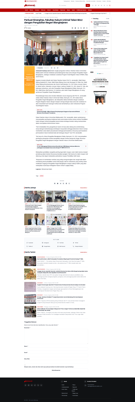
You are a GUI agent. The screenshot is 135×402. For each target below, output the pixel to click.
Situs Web (27, 359)
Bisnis (31, 10)
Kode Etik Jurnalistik (90, 1)
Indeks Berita (83, 252)
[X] (81, 28)
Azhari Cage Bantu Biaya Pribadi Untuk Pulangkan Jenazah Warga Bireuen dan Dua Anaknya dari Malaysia (33, 230)
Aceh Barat (40, 282)
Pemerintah (64, 395)
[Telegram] (78, 28)
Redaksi (72, 1)
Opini (73, 10)
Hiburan (43, 10)
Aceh (26, 10)
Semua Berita (83, 187)
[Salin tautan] (87, 28)
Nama (26, 346)
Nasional (62, 10)
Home (25, 17)
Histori (49, 10)
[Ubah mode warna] (110, 5)
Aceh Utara (64, 389)
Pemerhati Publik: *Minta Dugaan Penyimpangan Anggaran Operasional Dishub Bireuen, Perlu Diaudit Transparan (58, 112)
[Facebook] (72, 28)
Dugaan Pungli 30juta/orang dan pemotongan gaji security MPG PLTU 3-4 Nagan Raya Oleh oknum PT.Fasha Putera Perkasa (77, 207)
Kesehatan (55, 10)
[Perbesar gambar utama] (56, 47)
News (68, 10)
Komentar (27, 327)
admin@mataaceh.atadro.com (95, 386)
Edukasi (37, 10)
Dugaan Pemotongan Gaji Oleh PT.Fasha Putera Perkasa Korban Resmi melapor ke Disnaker (92, 13)
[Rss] (107, 5)
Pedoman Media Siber (80, 1)
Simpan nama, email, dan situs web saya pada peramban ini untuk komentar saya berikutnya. (49, 366)
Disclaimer (99, 1)
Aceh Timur (40, 306)
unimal (41, 175)
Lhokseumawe (65, 387)
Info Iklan (109, 1)
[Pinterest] (84, 28)
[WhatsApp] (75, 28)
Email (26, 352)
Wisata (90, 10)
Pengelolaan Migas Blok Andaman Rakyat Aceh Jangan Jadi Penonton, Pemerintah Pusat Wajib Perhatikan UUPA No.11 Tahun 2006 (77, 230)
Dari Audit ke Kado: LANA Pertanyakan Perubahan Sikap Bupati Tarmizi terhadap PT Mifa (60, 259)
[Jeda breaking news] (110, 13)
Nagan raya (75, 393)
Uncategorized (41, 257)
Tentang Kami (67, 1)
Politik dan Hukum (81, 10)
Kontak (104, 1)
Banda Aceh (65, 393)
